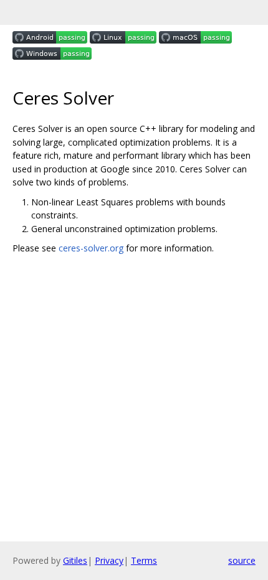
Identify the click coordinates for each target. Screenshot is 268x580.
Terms (144, 560)
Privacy (109, 560)
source (242, 560)
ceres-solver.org (91, 248)
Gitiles (75, 560)
